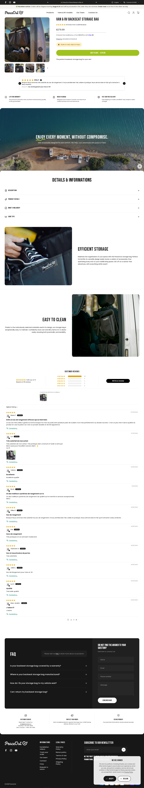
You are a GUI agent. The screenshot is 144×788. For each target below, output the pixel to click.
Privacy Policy (128, 772)
